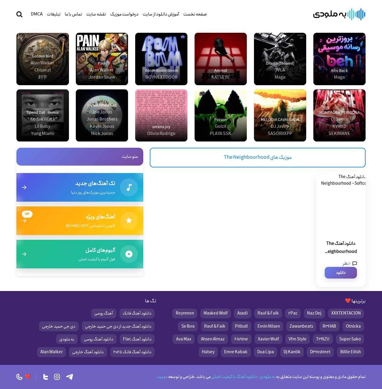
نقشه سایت (96, 14)
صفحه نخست (195, 14)
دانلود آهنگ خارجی (88, 352)
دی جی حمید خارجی (58, 326)
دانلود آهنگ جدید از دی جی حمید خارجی (118, 326)
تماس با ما (73, 14)
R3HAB (329, 326)
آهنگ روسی (103, 313)
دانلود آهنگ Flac (137, 339)
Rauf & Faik (268, 313)
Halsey (208, 352)
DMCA (37, 14)
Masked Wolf (216, 313)
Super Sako (350, 339)
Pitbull (241, 326)
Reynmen (185, 313)
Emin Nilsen (269, 326)
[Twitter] (45, 377)
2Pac (293, 313)
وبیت (161, 376)
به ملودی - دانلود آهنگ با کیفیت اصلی (243, 376)
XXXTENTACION (346, 313)
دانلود (341, 273)
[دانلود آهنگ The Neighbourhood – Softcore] (341, 203)
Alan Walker (51, 352)
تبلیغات (54, 14)
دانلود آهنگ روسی (98, 339)
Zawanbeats (301, 326)
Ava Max (183, 339)
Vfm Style (297, 339)
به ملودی (66, 339)
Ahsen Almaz (213, 339)
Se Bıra (188, 326)
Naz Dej (314, 313)
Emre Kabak (235, 352)
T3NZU (322, 339)
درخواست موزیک (124, 14)
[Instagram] (57, 377)
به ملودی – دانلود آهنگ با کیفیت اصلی (339, 14)
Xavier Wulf (268, 339)
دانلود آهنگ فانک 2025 (132, 352)
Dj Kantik (292, 352)
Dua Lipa (265, 352)
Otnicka (353, 326)
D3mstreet (320, 352)
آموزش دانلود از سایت (161, 14)
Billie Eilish (350, 352)
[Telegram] (69, 377)
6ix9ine (241, 339)
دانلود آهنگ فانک (137, 313)
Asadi (242, 313)
